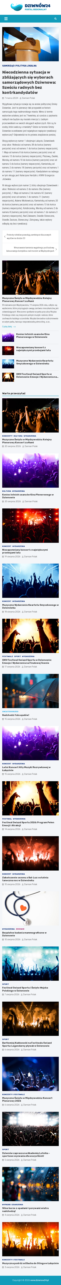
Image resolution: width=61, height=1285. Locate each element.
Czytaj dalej (7, 326)
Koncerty (7, 436)
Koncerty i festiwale (13, 1094)
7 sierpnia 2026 (12, 994)
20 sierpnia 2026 (13, 446)
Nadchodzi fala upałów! (15, 715)
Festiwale (7, 656)
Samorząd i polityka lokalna (19, 66)
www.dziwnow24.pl (39, 1280)
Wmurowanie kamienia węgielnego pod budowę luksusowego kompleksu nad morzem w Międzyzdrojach (30, 249)
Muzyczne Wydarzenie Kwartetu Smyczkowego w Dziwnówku (34, 362)
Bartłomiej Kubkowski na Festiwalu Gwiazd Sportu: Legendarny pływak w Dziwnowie (27, 1044)
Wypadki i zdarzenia (12, 1205)
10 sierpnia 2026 (12, 884)
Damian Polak (28, 98)
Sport (17, 656)
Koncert (6, 546)
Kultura (18, 436)
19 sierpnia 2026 (12, 556)
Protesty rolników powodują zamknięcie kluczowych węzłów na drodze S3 (29, 236)
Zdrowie (20, 929)
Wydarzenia (30, 436)
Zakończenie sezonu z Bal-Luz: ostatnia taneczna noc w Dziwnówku (25, 879)
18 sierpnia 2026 (12, 612)
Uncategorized (10, 712)
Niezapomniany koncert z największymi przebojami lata (33, 349)
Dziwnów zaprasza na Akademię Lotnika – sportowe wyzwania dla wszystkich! (26, 1155)
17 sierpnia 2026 (12, 667)
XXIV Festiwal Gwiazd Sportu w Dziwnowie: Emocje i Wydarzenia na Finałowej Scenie (36, 377)
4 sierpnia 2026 (12, 1215)
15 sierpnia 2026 (12, 719)
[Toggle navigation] (6, 19)
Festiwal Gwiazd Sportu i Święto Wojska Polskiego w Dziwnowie (25, 989)
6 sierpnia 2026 (12, 1049)
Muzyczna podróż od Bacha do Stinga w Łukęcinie (30, 1263)
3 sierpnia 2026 (12, 1267)
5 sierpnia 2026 (12, 1160)
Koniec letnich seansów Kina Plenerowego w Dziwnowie (32, 336)
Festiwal (7, 819)
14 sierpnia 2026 (12, 829)
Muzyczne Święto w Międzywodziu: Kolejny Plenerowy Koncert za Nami (27, 299)
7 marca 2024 (11, 98)
